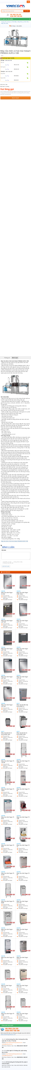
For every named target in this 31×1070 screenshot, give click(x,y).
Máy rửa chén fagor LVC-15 (22, 930)
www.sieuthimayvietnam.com (8, 1034)
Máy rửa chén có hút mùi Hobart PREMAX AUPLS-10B (14, 541)
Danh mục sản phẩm (7, 19)
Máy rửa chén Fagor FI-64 (23, 873)
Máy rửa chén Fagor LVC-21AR (22, 1014)
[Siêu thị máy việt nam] (15, 6)
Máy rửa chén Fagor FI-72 (23, 845)
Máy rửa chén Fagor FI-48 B (7, 845)
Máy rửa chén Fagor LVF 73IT (7, 621)
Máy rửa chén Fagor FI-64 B (7, 817)
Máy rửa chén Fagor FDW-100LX (22, 593)
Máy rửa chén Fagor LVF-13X (22, 677)
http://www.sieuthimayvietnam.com (14, 1042)
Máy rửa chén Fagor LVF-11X (22, 621)
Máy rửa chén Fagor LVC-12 (7, 930)
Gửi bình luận (5, 566)
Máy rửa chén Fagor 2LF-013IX (22, 649)
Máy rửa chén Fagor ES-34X (7, 593)
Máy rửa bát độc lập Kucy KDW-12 (22, 705)
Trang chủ (3, 21)
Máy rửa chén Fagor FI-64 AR (7, 873)
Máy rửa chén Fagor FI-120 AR (7, 761)
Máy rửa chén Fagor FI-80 (23, 789)
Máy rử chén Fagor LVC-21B (6, 986)
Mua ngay (15, 98)
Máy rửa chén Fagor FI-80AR (7, 902)
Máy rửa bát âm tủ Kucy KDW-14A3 (22, 733)
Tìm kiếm (26, 11)
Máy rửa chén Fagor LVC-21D (22, 986)
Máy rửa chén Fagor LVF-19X (7, 677)
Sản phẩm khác (6, 572)
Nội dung (4, 550)
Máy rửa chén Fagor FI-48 (7, 958)
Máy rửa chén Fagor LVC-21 (22, 958)
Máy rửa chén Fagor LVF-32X (7, 705)
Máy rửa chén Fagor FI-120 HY (23, 761)
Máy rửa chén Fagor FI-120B (7, 1014)
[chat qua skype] (27, 62)
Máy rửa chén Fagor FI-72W (23, 817)
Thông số (7, 358)
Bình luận (15, 358)
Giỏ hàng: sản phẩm (16, 26)
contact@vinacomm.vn (7, 1044)
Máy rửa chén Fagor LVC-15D (22, 902)
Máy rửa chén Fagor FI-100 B (7, 789)
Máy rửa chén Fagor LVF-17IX (7, 649)
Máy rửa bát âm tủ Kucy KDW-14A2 (6, 733)
